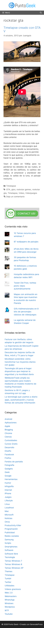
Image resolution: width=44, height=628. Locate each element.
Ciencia (8, 437)
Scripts (8, 543)
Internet (8, 490)
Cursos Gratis (11, 444)
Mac (7, 511)
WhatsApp (9, 600)
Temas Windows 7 (13, 561)
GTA (8, 189)
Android (8, 419)
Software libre (11, 554)
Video (21, 193)
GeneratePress (36, 624)
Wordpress (10, 607)
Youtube (9, 614)
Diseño (8, 451)
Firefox (8, 458)
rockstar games (24, 189)
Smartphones (11, 547)
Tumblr (8, 578)
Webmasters (11, 596)
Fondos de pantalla (14, 461)
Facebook (9, 454)
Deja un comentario (15, 196)
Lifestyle (9, 500)
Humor (8, 483)
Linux (7, 504)
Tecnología (10, 557)
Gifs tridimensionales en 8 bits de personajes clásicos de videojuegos (26, 312)
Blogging (9, 430)
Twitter (8, 582)
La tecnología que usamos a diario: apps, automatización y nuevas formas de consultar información (21, 400)
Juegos (8, 497)
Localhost (9, 507)
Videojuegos (31, 193)
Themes (8, 571)
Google (8, 476)
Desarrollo (9, 447)
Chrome (8, 433)
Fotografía (9, 465)
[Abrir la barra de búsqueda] (41, 13)
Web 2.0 (9, 593)
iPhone (8, 493)
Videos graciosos (13, 589)
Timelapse (11, 186)
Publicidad (10, 532)
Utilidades (9, 585)
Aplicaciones (11, 422)
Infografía (9, 486)
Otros (7, 522)
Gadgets (9, 469)
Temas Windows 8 (13, 564)
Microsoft (9, 515)
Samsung (9, 539)
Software (9, 550)
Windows (9, 603)
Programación (11, 529)
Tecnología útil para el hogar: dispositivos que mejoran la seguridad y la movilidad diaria (19, 371)
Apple (7, 426)
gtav (13, 189)
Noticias (8, 518)
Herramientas (11, 479)
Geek (7, 472)
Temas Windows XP (14, 568)
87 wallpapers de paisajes (26, 242)
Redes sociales (12, 536)
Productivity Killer (13, 525)
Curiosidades (11, 440)
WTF (7, 610)
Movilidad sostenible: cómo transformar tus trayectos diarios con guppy (20, 362)
